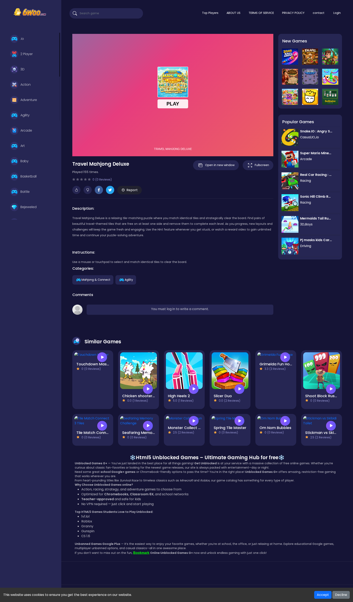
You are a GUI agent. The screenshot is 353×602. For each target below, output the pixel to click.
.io (22, 38)
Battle (25, 191)
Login (337, 13)
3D (22, 69)
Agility (25, 115)
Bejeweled (28, 207)
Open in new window (220, 165)
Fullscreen (262, 165)
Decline (341, 594)
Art (22, 145)
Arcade (26, 130)
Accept (323, 594)
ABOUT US (233, 13)
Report (132, 190)
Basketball (28, 176)
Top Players (210, 13)
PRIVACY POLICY (293, 13)
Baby (24, 161)
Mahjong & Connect (96, 279)
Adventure (28, 100)
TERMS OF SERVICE (261, 13)
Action (25, 84)
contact (318, 13)
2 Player (26, 54)
